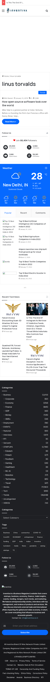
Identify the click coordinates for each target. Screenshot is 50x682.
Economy (9, 403)
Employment (8, 423)
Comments (41, 213)
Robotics (9, 475)
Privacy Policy (24, 661)
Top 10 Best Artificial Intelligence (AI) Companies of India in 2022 (32, 224)
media (16, 546)
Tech (5, 491)
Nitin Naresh (8, 98)
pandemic (33, 546)
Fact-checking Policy (11, 673)
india (21, 541)
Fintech (8, 455)
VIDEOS (6, 503)
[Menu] (3, 11)
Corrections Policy (40, 673)
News (24, 546)
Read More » (10, 121)
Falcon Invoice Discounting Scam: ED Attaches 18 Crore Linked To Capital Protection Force (11, 323)
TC (14, 550)
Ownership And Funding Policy (32, 669)
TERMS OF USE (12, 669)
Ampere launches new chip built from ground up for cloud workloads (33, 252)
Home (6, 76)
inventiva (37, 541)
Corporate (9, 399)
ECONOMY (17, 537)
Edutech (8, 451)
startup (42, 546)
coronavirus (25, 533)
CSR (6, 661)
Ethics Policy (26, 673)
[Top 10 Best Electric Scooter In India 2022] (10, 277)
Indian (28, 541)
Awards (19, 677)
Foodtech (9, 459)
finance (40, 537)
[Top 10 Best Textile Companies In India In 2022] (10, 265)
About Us (13, 661)
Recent (23, 213)
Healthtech (10, 467)
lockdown (6, 546)
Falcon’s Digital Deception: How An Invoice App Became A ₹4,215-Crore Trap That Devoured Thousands (36, 364)
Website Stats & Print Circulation (30, 665)
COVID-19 (37, 533)
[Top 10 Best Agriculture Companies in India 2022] (10, 240)
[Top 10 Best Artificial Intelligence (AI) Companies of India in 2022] (10, 226)
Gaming (8, 463)
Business (7, 395)
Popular (8, 213)
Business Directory (31, 677)
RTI (4, 439)
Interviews (7, 435)
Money (8, 415)
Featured (7, 431)
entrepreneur (29, 537)
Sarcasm (7, 443)
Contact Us (11, 665)
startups (6, 550)
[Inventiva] (16, 10)
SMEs (7, 419)
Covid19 (6, 537)
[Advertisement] (25, 45)
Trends (6, 495)
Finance (8, 407)
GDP (7, 411)
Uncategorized (9, 499)
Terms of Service (38, 661)
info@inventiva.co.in (30, 618)
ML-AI (8, 471)
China (15, 533)
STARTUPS (8, 447)
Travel (8, 483)
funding (6, 541)
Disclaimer (11, 677)
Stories (6, 487)
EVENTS (6, 427)
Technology (10, 479)
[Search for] (47, 11)
